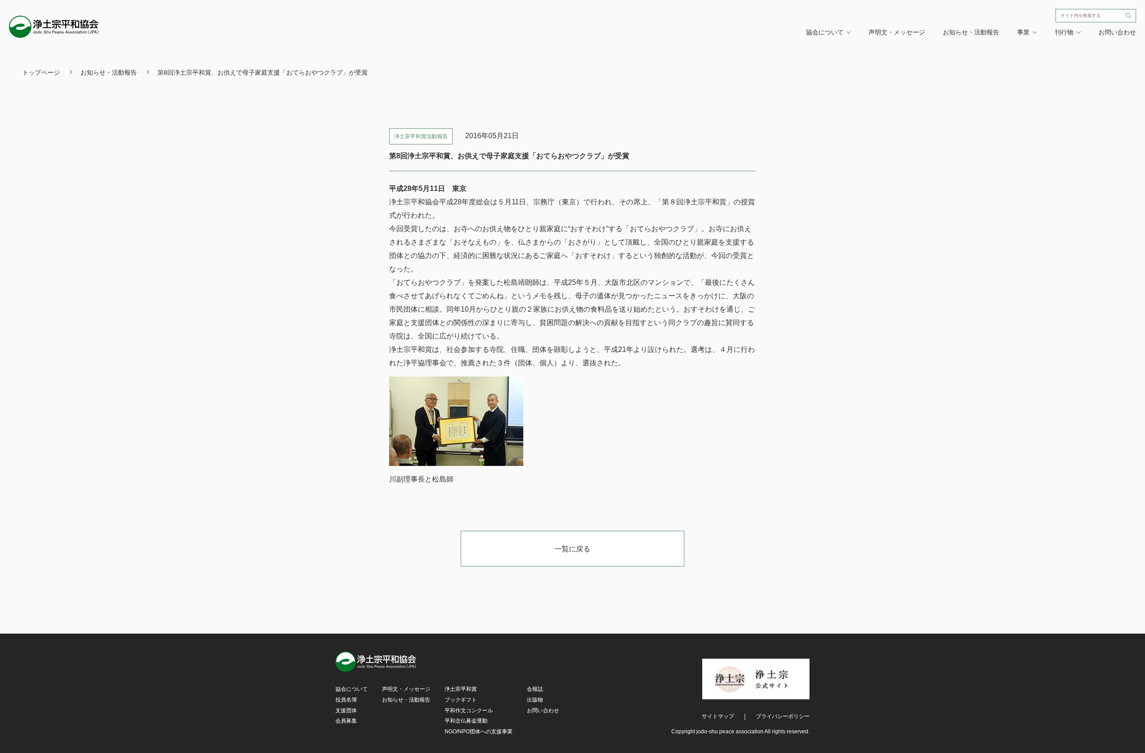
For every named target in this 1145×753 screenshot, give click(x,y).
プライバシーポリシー (783, 716)
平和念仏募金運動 (466, 721)
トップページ (41, 72)
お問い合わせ (1117, 32)
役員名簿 (346, 700)
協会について (351, 689)
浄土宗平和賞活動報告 (421, 136)
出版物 (535, 700)
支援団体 (346, 710)
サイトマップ (718, 716)
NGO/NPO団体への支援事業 (479, 731)
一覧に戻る (572, 549)
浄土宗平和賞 (461, 689)
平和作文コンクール (469, 710)
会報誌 (535, 689)
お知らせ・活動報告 (971, 32)
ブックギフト (461, 700)
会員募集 (346, 721)
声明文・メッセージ (897, 32)
